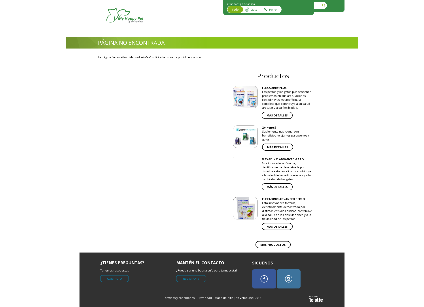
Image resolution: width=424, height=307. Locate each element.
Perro (273, 9)
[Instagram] (289, 278)
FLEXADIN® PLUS (274, 88)
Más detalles (277, 115)
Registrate (191, 279)
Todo (235, 9)
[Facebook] (264, 278)
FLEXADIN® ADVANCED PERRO (283, 199)
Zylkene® (269, 127)
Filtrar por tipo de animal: (241, 4)
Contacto (114, 279)
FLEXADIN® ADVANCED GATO (283, 159)
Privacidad (205, 298)
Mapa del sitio (224, 298)
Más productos (273, 245)
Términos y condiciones (179, 298)
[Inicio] (125, 26)
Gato (254, 9)
